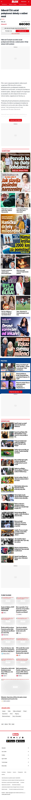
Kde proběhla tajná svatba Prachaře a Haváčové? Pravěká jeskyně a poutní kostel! (21, 462)
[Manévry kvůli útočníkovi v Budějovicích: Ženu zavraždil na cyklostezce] (7, 550)
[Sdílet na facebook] (20, 24)
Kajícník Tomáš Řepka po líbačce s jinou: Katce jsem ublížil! (21, 557)
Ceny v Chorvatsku (17, 716)
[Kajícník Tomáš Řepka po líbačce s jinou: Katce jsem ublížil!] (7, 559)
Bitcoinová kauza (6, 716)
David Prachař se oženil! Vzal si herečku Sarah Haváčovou (20, 424)
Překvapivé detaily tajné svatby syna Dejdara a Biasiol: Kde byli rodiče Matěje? (20, 443)
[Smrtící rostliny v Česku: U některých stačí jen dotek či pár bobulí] (7, 480)
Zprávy (3, 711)
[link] (8, 738)
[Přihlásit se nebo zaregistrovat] (28, 1)
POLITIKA (4, 361)
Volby (9, 711)
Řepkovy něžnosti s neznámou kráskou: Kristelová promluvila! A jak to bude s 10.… (21, 506)
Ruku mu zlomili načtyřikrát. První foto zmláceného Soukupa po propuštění (20, 523)
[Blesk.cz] (15, 1)
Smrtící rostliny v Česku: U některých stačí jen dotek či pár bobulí (21, 478)
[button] (10, 741)
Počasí (24, 711)
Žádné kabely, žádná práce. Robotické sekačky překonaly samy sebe (21, 487)
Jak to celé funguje (15, 33)
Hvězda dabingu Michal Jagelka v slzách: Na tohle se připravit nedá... (21, 513)
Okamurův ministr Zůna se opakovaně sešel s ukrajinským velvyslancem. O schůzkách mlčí (23, 385)
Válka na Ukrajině (17, 711)
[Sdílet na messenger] (24, 24)
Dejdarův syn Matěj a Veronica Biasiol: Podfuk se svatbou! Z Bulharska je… (21, 469)
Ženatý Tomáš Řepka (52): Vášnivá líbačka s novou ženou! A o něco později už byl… (21, 434)
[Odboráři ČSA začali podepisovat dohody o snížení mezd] (2, 19)
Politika (3, 370)
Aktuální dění (6, 708)
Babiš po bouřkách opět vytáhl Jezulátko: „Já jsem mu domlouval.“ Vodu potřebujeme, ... (22, 367)
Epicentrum (4, 713)
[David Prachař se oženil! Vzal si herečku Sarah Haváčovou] (7, 426)
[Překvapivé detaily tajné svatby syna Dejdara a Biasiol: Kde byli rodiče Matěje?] (7, 443)
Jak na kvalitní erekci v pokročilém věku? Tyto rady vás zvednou (21, 540)
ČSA (10, 724)
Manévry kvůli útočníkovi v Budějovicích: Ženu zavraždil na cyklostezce (21, 549)
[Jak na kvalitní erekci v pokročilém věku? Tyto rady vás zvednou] (7, 541)
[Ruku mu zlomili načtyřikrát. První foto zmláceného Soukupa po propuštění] (7, 524)
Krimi (11, 713)
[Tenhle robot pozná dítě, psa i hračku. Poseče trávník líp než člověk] (7, 453)
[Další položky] (29, 4)
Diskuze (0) (3, 24)
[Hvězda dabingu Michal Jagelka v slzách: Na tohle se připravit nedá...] (7, 515)
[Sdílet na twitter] (22, 24)
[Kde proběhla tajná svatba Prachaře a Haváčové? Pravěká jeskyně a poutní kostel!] (7, 462)
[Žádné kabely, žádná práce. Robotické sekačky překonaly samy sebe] (7, 488)
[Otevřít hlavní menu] (1, 1)
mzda (13, 724)
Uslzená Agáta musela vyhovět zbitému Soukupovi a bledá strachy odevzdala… (21, 496)
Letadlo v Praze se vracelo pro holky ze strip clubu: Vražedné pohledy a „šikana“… (21, 532)
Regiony (17, 713)
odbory (6, 724)
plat (2, 724)
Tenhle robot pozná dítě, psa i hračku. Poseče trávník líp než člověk (21, 451)
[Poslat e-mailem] (29, 24)
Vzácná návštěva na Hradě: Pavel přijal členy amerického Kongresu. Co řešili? (22, 376)
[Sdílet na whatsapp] (27, 24)
